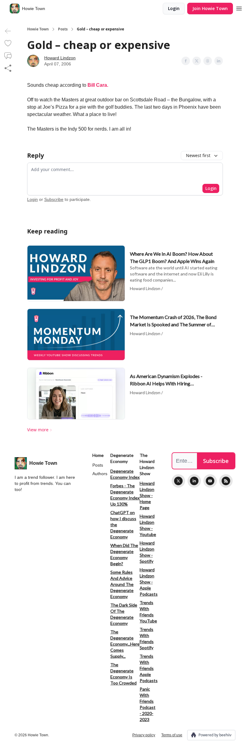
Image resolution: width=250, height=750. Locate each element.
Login (174, 8)
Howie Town (38, 29)
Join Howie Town (210, 8)
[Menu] (239, 7)
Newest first (198, 155)
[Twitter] (178, 481)
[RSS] (226, 481)
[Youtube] (210, 481)
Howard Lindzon (60, 57)
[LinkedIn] (194, 481)
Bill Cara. (98, 85)
